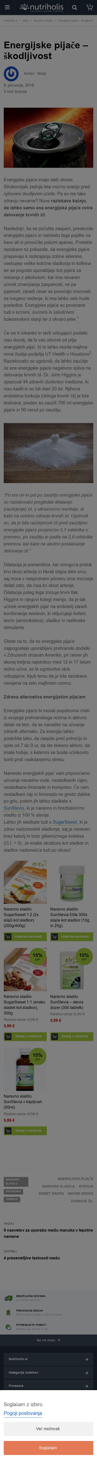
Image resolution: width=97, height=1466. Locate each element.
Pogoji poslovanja (23, 1413)
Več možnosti (48, 1429)
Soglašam (48, 1448)
